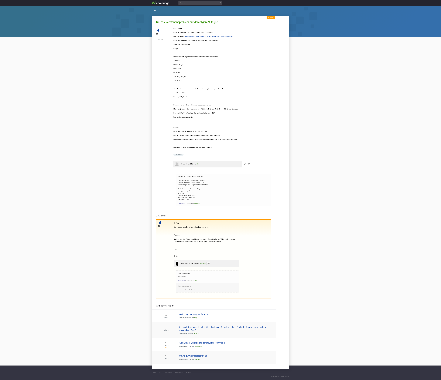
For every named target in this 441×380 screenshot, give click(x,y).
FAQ (160, 372)
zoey (195, 318)
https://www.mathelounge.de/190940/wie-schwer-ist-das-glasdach (209, 36)
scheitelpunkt (178, 154)
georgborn (197, 203)
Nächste (271, 18)
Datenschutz (179, 372)
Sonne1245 (198, 346)
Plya (197, 164)
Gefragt (183, 164)
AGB (154, 372)
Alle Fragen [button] (158, 11)
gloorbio (196, 333)
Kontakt (188, 372)
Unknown (203, 263)
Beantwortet (184, 263)
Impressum (168, 372)
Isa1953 (197, 359)
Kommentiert (181, 203)
